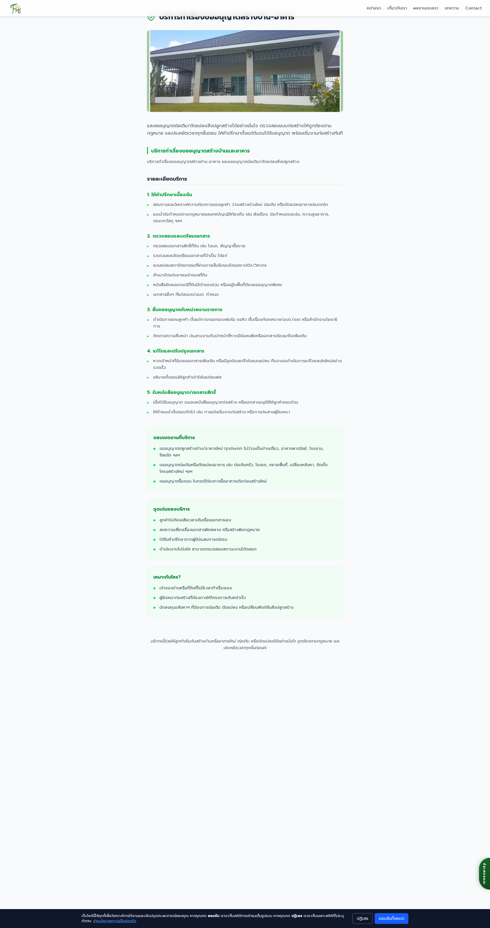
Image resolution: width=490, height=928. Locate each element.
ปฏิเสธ (362, 918)
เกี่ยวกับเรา (397, 8)
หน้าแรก (374, 8)
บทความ (452, 8)
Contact (473, 8)
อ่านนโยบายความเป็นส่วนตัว (114, 921)
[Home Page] (15, 8)
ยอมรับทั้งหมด (391, 918)
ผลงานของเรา (425, 8)
